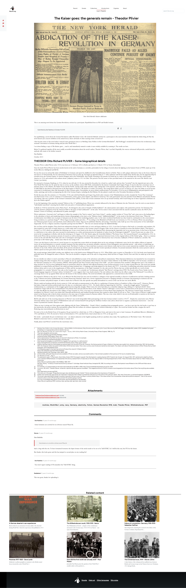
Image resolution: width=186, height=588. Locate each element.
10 (87, 219)
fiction (89, 405)
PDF (146, 405)
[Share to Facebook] (118, 128)
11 (83, 223)
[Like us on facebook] (3, 26)
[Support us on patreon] (3, 23)
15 (140, 283)
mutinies (45, 405)
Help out (92, 580)
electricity (82, 405)
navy (67, 405)
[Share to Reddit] (121, 128)
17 (128, 298)
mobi (115, 405)
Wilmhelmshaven (137, 405)
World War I (54, 405)
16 (83, 295)
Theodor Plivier (124, 405)
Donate (84, 580)
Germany (73, 405)
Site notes (114, 580)
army (62, 405)
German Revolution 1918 (102, 405)
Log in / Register (101, 11)
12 (129, 231)
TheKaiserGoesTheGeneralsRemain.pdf (47, 395)
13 (118, 266)
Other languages (103, 580)
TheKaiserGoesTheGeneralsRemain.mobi (47, 397)
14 (71, 271)
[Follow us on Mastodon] (3, 20)
